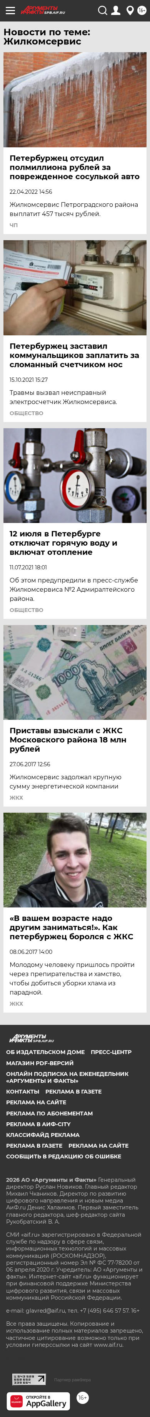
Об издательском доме (45, 1052)
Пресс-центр (111, 1052)
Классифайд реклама (43, 1135)
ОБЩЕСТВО (26, 413)
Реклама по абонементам (49, 1113)
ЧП (14, 225)
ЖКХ (16, 797)
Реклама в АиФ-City (38, 1124)
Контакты (22, 1091)
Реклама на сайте (36, 1102)
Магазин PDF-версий (40, 1063)
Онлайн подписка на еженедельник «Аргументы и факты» (67, 1077)
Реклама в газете (73, 1091)
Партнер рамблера (72, 1379)
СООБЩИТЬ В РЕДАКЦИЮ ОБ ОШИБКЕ (63, 1156)
